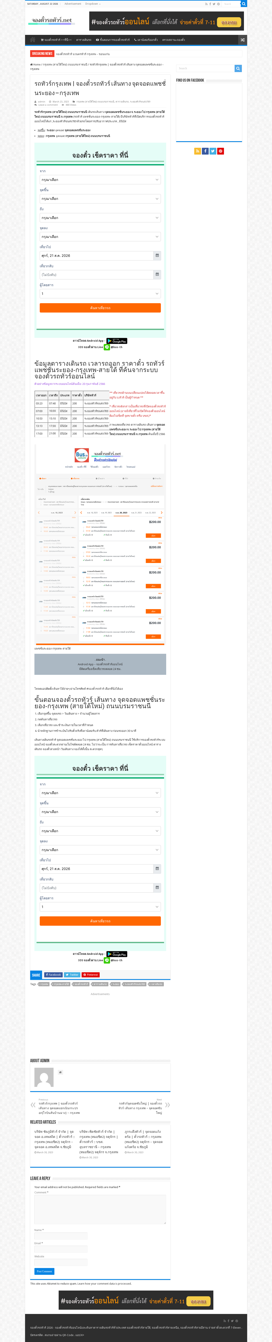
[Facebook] (210, 4)
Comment (41, 1192)
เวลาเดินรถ (156, 984)
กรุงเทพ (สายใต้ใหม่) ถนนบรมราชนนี (65, 64)
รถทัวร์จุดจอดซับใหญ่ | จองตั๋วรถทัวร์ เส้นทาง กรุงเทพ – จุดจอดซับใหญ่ (140, 1106)
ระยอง (116, 984)
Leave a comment (48, 105)
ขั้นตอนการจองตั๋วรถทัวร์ (115, 39)
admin (41, 101)
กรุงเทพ (44, 984)
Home (37, 64)
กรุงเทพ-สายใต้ (61, 984)
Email (38, 1243)
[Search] (244, 4)
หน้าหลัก (32, 39)
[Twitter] (214, 4)
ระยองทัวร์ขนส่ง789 (140, 101)
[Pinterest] (218, 4)
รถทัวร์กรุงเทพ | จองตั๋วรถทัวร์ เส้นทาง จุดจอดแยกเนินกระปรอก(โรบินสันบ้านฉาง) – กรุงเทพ (59, 1106)
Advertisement (73, 3)
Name (39, 1230)
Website (39, 1256)
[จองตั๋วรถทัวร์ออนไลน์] (51, 20)
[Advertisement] (100, 1024)
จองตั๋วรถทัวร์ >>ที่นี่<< (58, 39)
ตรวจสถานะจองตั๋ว (173, 39)
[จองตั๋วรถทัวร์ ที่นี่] (166, 20)
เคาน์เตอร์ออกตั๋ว (147, 39)
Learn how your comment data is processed (104, 1283)
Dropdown (91, 3)
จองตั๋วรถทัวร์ (96, 688)
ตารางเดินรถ (83, 39)
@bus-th (116, 347)
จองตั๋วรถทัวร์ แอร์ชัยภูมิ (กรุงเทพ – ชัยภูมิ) (81, 54)
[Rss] (206, 4)
